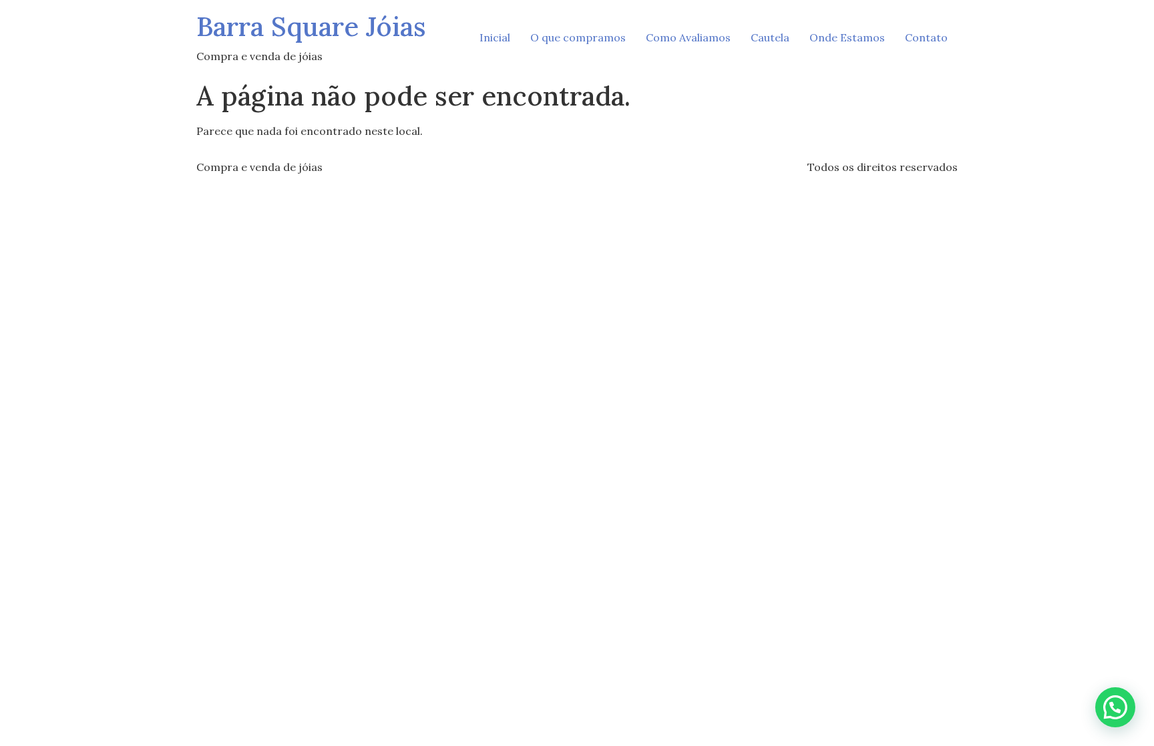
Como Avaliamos (688, 37)
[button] (1115, 707)
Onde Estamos (847, 37)
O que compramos (578, 37)
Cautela (770, 37)
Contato (926, 37)
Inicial (494, 37)
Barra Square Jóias (311, 26)
